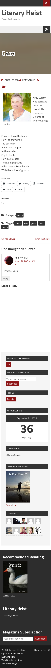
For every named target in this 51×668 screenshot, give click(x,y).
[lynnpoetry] (16, 530)
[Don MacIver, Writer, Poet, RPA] (23, 530)
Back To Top (40, 650)
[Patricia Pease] (16, 520)
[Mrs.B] (30, 520)
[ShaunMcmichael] (30, 530)
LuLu (15, 505)
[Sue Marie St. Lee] (38, 530)
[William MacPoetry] (9, 530)
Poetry (20, 215)
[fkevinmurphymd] (38, 520)
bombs (18, 223)
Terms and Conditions (12, 655)
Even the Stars (42, 238)
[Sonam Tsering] (23, 520)
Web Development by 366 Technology (11, 661)
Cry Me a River (8, 238)
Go (8, 364)
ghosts (33, 223)
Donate (10, 399)
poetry (5, 227)
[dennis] (9, 520)
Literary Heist (21, 12)
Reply (5, 278)
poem (41, 223)
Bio (3, 86)
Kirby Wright (28, 80)
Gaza (26, 223)
